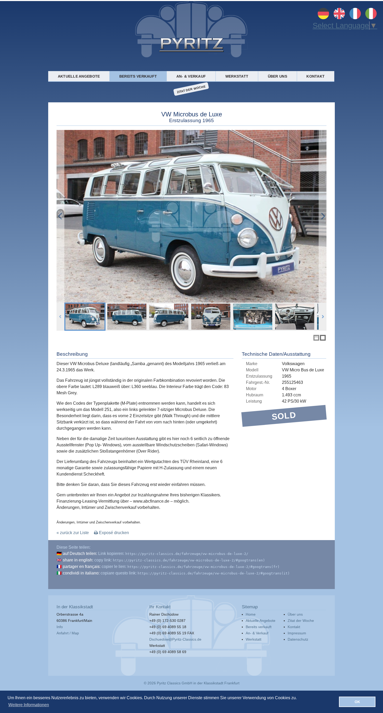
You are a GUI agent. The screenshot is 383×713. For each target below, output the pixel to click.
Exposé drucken (113, 532)
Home (251, 614)
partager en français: (82, 566)
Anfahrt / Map (68, 633)
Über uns (277, 76)
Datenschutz (298, 639)
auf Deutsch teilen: (80, 553)
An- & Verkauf (191, 76)
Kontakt (315, 76)
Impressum (297, 633)
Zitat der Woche (191, 88)
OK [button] (357, 702)
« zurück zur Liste (73, 532)
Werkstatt (236, 76)
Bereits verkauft (138, 76)
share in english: (78, 560)
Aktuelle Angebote (79, 76)
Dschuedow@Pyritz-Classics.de (175, 639)
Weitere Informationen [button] (28, 705)
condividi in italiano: (81, 573)
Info (60, 627)
